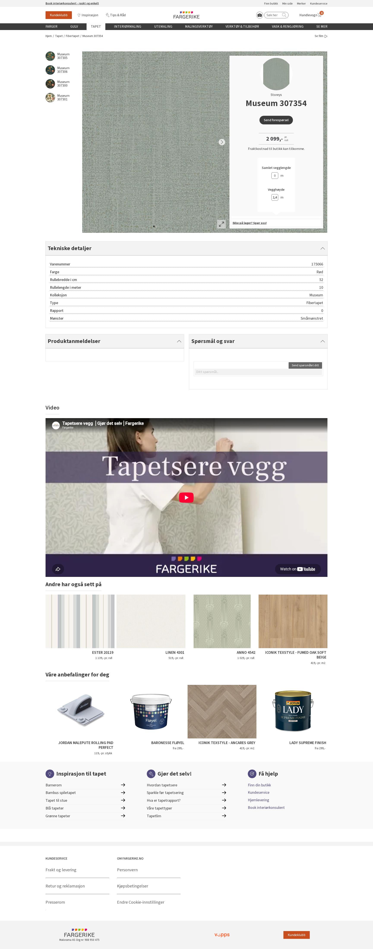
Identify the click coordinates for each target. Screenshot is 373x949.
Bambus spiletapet (61, 792)
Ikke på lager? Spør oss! (250, 223)
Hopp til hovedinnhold (16, 2)
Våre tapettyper (159, 808)
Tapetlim (154, 816)
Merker (301, 4)
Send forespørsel (276, 120)
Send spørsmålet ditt (305, 365)
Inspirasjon (90, 15)
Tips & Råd (118, 15)
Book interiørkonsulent (266, 807)
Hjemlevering (258, 800)
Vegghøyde (276, 189)
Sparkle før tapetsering (165, 792)
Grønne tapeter (58, 816)
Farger (51, 26)
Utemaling (163, 26)
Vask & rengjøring (287, 26)
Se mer (321, 26)
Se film (319, 36)
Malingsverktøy (199, 26)
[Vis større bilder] (221, 224)
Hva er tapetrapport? (163, 800)
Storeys (276, 94)
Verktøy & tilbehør (242, 26)
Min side (287, 4)
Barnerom (54, 785)
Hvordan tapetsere (162, 785)
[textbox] (258, 372)
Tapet (96, 26)
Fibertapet (72, 36)
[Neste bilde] (222, 142)
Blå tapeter (55, 808)
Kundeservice (318, 4)
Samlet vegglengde (276, 168)
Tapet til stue (56, 800)
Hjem (49, 36)
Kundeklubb (59, 15)
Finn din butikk (259, 785)
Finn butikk (271, 4)
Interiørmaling (127, 26)
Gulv (74, 26)
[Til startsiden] (186, 15)
